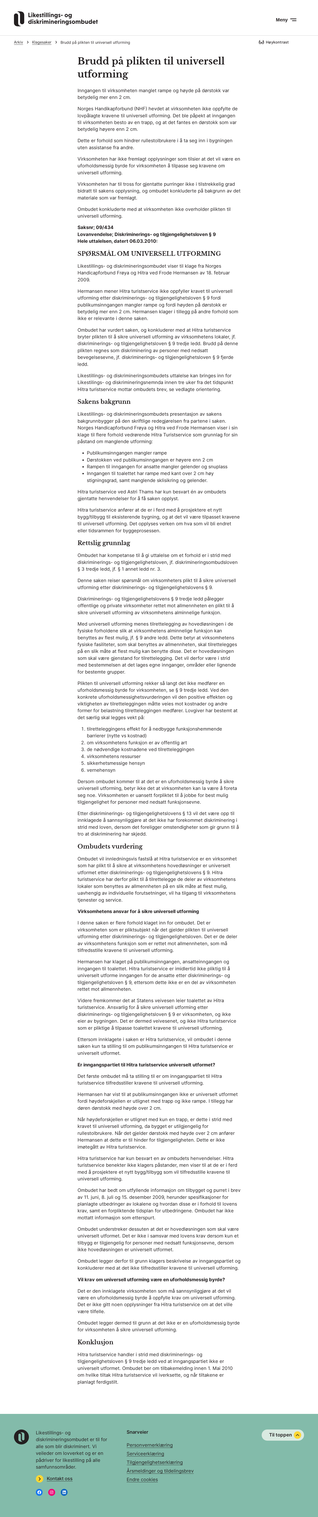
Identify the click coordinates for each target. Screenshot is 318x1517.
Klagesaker (41, 42)
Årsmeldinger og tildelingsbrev (160, 1471)
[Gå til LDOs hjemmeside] (56, 25)
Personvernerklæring (150, 1445)
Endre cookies (142, 1479)
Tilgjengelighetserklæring (155, 1462)
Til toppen (280, 1435)
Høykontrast (277, 42)
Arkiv (18, 42)
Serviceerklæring (145, 1453)
